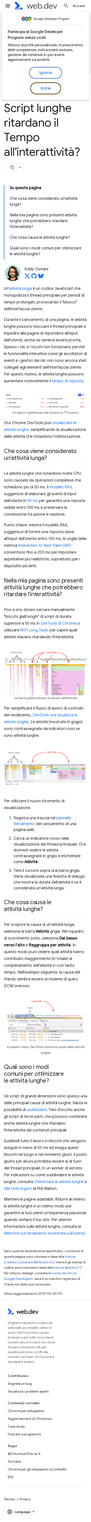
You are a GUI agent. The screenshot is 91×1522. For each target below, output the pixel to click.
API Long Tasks (35, 630)
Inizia (46, 88)
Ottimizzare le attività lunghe (59, 1181)
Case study (16, 1426)
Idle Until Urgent (18, 1188)
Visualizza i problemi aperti (28, 1391)
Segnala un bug (20, 1383)
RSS (11, 1477)
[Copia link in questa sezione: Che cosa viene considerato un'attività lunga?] (51, 458)
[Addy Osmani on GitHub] (34, 277)
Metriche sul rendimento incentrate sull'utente (44, 1233)
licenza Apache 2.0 (67, 1268)
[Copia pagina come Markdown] (12, 167)
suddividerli (37, 1109)
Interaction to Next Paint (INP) (44, 545)
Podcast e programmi (24, 1434)
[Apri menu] (8, 6)
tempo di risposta (67, 381)
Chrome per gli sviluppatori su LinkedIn (37, 1469)
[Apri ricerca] (66, 6)
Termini (9, 1499)
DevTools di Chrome (58, 623)
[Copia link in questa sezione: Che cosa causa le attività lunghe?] (47, 909)
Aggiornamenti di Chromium (30, 1418)
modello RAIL (61, 487)
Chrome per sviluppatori (26, 1411)
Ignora (45, 72)
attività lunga (20, 288)
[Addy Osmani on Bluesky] (40, 277)
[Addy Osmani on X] (27, 277)
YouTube (14, 1461)
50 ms (32, 500)
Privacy (25, 1499)
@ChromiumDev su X (24, 1453)
